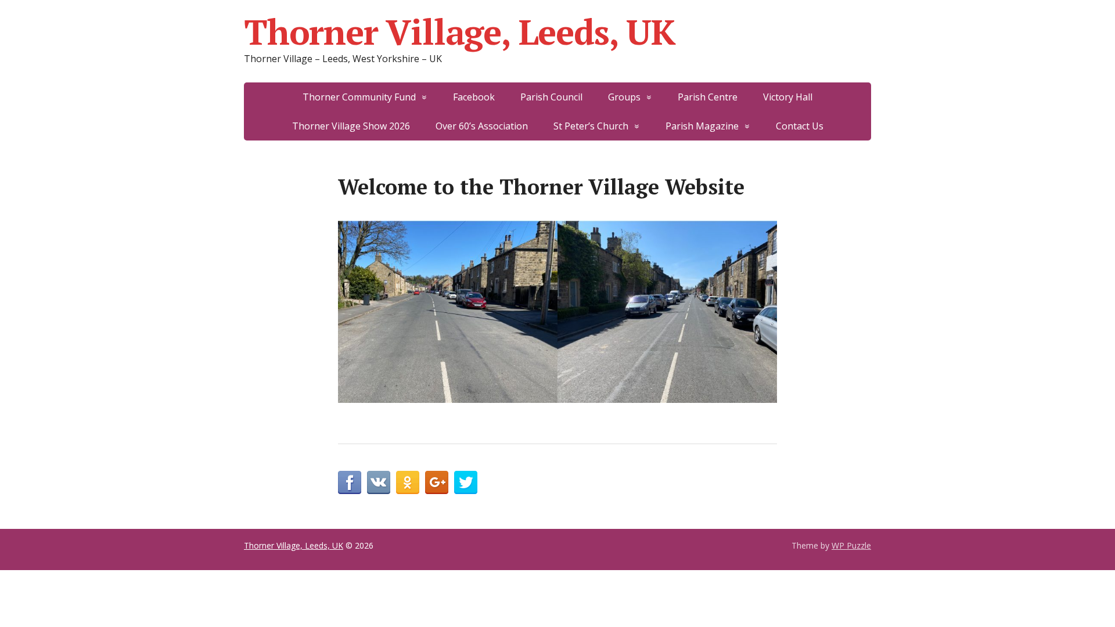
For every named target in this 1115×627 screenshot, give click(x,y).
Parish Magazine (702, 126)
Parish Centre (708, 97)
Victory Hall (787, 97)
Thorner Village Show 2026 (351, 126)
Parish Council (551, 97)
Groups (624, 97)
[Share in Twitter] (465, 482)
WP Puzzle (851, 545)
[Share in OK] (407, 482)
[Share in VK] (378, 482)
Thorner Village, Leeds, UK (459, 31)
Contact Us (799, 126)
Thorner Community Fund (359, 97)
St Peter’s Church (590, 126)
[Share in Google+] (436, 482)
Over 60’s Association (482, 126)
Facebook (474, 97)
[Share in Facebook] (349, 482)
